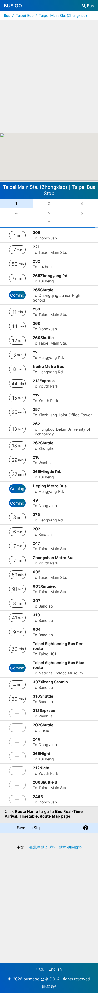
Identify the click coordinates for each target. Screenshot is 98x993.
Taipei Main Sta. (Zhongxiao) (63, 15)
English (55, 969)
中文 (40, 968)
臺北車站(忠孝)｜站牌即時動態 (55, 847)
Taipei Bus (25, 15)
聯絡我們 (49, 986)
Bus (7, 15)
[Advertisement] (49, 76)
